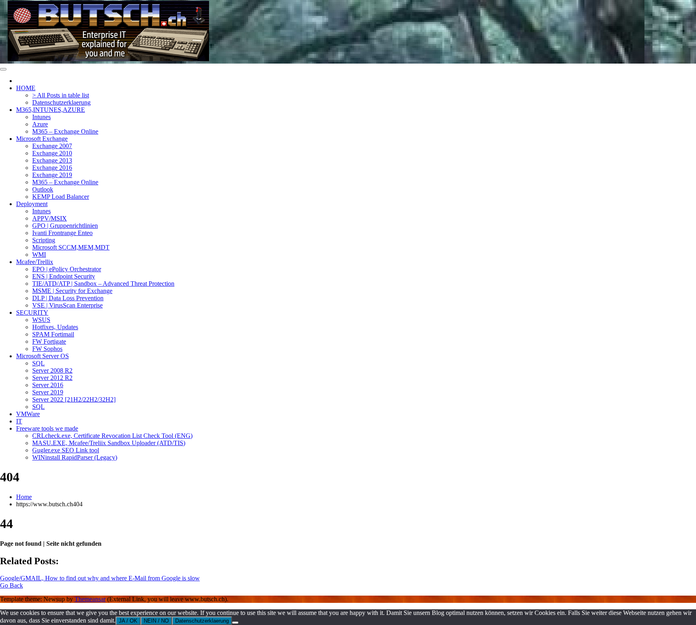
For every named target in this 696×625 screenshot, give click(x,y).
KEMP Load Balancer (60, 196)
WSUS (41, 319)
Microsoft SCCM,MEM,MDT (71, 247)
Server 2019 (47, 392)
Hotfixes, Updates (55, 327)
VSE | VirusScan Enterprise (67, 305)
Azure (40, 124)
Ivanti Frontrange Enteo (62, 232)
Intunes (41, 116)
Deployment (32, 203)
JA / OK (128, 621)
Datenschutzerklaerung (61, 102)
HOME (25, 88)
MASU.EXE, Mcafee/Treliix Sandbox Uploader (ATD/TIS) (108, 442)
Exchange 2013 (52, 160)
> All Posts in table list (60, 95)
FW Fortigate (49, 341)
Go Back (11, 585)
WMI (39, 254)
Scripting (43, 240)
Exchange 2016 (52, 167)
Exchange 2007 (52, 145)
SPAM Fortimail (53, 334)
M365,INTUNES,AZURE (50, 109)
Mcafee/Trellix (34, 261)
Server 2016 (47, 385)
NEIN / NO (156, 621)
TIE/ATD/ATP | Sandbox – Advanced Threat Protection (103, 283)
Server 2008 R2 (52, 370)
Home (24, 496)
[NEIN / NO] (235, 622)
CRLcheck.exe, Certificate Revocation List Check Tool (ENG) (112, 435)
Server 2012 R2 (52, 377)
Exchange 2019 (52, 174)
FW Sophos (47, 348)
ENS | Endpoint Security (63, 276)
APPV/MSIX (49, 218)
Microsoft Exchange (42, 138)
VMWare (28, 413)
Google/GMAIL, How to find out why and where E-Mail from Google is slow (100, 578)
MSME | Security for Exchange (72, 290)
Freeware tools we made (47, 428)
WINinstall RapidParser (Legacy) (74, 457)
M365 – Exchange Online (65, 131)
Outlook (42, 189)
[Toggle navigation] (3, 69)
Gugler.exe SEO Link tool (65, 450)
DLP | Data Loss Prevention (68, 298)
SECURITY (32, 312)
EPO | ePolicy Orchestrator (66, 269)
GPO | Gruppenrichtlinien (65, 225)
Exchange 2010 (52, 153)
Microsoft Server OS (42, 356)
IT (19, 421)
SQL (38, 363)
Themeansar (90, 599)
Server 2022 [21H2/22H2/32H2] (74, 399)
